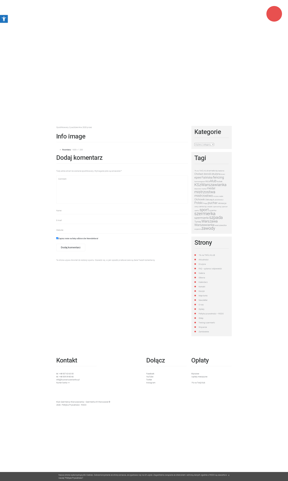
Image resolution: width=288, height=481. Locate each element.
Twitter (149, 380)
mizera (216, 196)
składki (210, 207)
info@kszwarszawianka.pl (68, 380)
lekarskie (197, 189)
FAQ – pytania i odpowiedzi (210, 269)
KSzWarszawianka (210, 184)
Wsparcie (203, 327)
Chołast (198, 173)
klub (213, 181)
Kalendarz (203, 282)
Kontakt (202, 287)
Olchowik (199, 199)
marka (203, 189)
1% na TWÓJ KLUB (201, 171)
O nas (201, 305)
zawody (208, 228)
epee (197, 177)
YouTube (149, 377)
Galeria (202, 273)
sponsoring (217, 207)
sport (204, 209)
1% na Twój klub (198, 383)
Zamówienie (204, 332)
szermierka (204, 213)
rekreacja (222, 203)
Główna (202, 278)
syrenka (212, 210)
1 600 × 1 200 (77, 150)
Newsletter (203, 300)
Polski (198, 203)
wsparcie (197, 229)
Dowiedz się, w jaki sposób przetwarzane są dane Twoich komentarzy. (125, 260)
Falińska (207, 177)
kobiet (219, 181)
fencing (218, 177)
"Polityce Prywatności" (74, 478)
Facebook (150, 374)
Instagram (150, 383)
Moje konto (203, 296)
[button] (4, 19)
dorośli (207, 173)
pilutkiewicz (219, 200)
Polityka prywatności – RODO (211, 314)
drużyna (216, 173)
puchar (213, 203)
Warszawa (209, 221)
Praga (205, 203)
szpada (216, 217)
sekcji (196, 207)
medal (211, 188)
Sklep (201, 318)
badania (221, 171)
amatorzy (213, 170)
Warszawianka (204, 225)
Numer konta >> (63, 383)
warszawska (220, 225)
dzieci (223, 174)
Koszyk (202, 291)
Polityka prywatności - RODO (74, 405)
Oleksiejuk (209, 199)
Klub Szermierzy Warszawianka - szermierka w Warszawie (82, 402)
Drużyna (202, 264)
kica (208, 181)
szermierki (201, 218)
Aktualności (203, 260)
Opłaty (201, 309)
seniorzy (203, 206)
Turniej (197, 221)
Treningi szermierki (207, 323)
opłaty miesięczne (199, 377)
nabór (221, 196)
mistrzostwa (204, 192)
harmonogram (199, 182)
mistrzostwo (203, 196)
